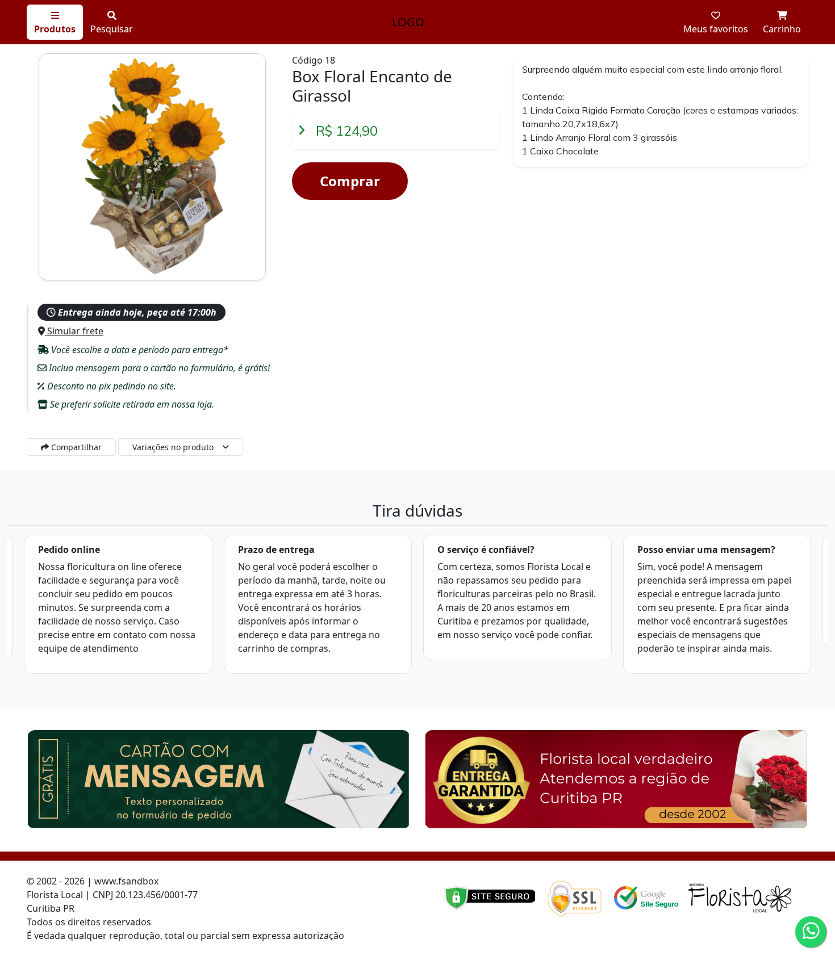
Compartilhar (75, 447)
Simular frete (74, 331)
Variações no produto (173, 447)
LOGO (408, 22)
